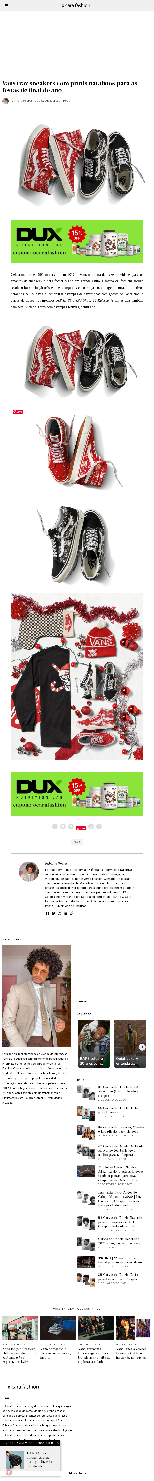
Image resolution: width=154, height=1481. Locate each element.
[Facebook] (55, 826)
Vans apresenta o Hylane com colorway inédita (55, 1353)
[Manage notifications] (9, 1472)
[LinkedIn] (65, 913)
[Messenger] (63, 826)
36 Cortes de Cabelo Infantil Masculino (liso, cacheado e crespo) (119, 1092)
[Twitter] (71, 826)
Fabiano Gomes (56, 863)
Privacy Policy (77, 1473)
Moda (66, 101)
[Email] (99, 826)
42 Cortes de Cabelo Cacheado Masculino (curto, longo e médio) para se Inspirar (121, 1151)
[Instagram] (59, 913)
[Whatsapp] (91, 826)
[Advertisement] (77, 28)
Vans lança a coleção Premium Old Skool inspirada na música (131, 1353)
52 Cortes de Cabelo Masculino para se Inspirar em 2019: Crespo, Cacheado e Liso (121, 1222)
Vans (77, 842)
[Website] (71, 913)
